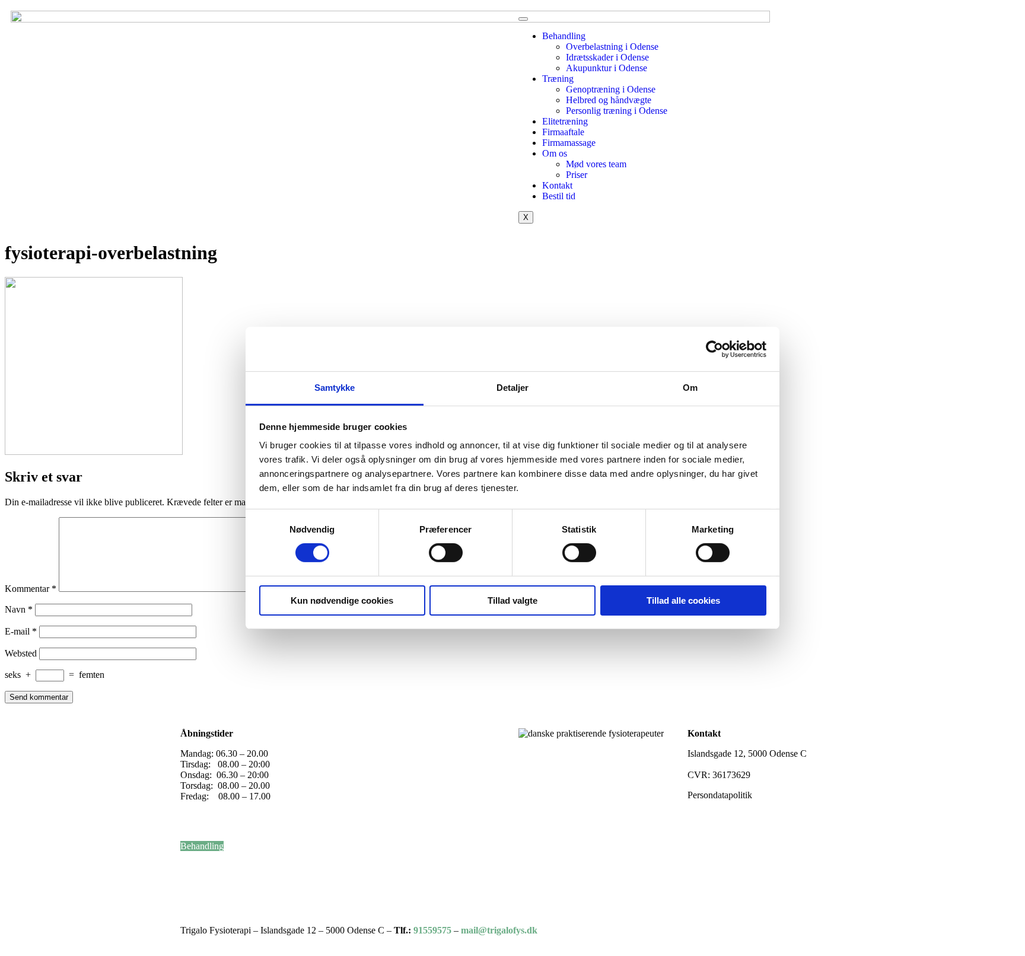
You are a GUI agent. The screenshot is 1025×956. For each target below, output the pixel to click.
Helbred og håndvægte (608, 100)
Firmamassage (569, 143)
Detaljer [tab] (512, 388)
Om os (554, 153)
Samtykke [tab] (334, 388)
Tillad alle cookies (683, 600)
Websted (21, 653)
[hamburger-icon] (523, 19)
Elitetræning (565, 121)
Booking (196, 889)
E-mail (21, 631)
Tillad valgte (512, 600)
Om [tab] (690, 388)
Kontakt (557, 185)
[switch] (446, 552)
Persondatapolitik (719, 795)
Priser (576, 175)
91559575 (432, 930)
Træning (558, 79)
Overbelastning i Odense (612, 47)
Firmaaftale (563, 132)
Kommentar (30, 589)
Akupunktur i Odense (606, 68)
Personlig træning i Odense (616, 111)
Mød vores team (596, 164)
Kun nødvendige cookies (342, 600)
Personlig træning (214, 857)
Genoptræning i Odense (610, 89)
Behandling (563, 36)
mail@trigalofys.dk (723, 764)
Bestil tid (558, 196)
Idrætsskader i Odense (607, 57)
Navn (19, 609)
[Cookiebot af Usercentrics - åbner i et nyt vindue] (714, 349)
